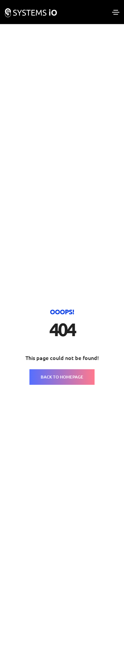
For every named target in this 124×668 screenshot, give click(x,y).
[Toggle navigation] (115, 12)
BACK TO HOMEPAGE (62, 377)
